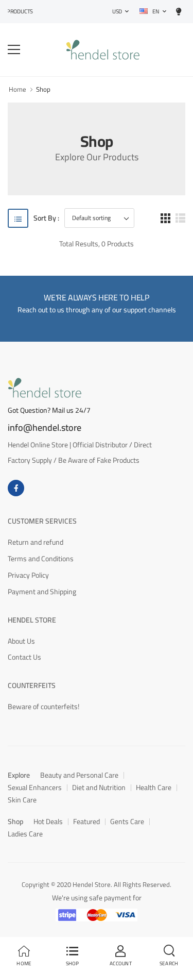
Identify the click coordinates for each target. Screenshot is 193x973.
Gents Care (127, 821)
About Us (21, 641)
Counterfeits (32, 685)
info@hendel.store (44, 427)
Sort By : (46, 218)
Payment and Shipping (42, 591)
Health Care (153, 787)
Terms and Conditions (41, 558)
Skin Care (22, 799)
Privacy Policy (28, 575)
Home (17, 89)
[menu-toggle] (14, 49)
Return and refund (35, 542)
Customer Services (42, 521)
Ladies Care (25, 833)
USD (117, 11)
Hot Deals (48, 821)
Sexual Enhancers (35, 787)
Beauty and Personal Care (79, 775)
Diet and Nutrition (99, 787)
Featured (86, 821)
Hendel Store (32, 620)
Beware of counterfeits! (43, 706)
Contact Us (24, 657)
